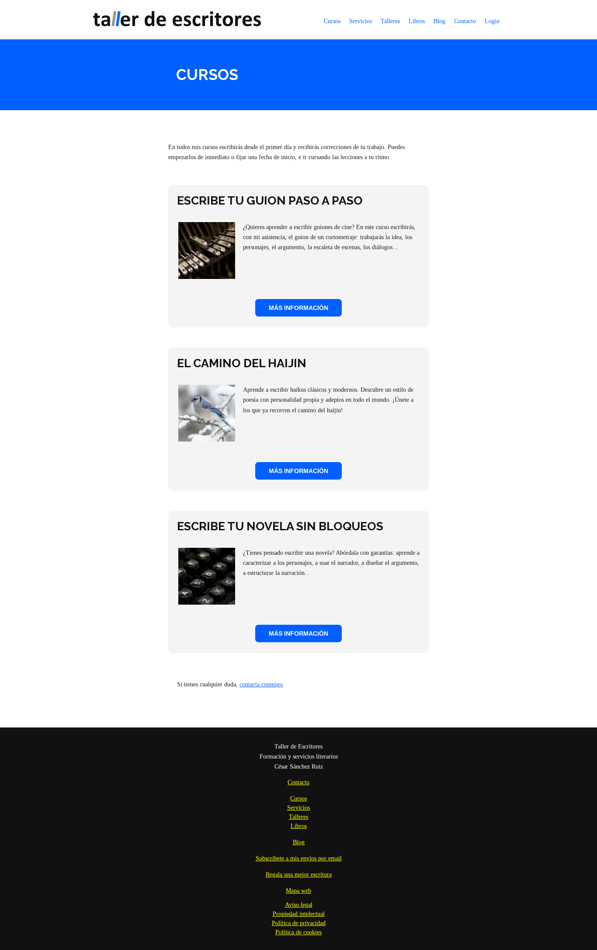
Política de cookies (298, 932)
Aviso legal (298, 904)
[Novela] (206, 602)
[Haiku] (206, 439)
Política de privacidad (299, 923)
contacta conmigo (261, 684)
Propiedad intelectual (299, 914)
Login (492, 21)
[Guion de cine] (206, 277)
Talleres (390, 21)
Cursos (332, 21)
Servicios (360, 21)
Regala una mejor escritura (299, 874)
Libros (417, 21)
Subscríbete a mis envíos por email (299, 858)
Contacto (465, 21)
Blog (439, 21)
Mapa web (298, 890)
